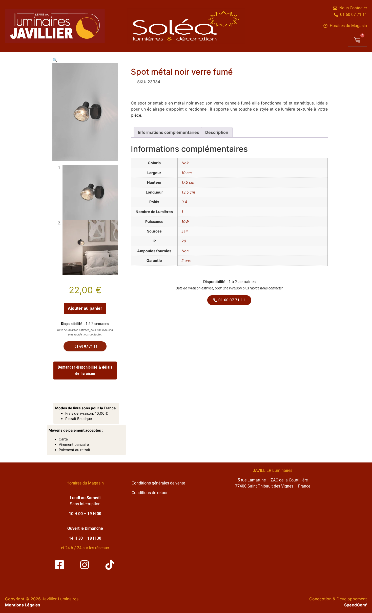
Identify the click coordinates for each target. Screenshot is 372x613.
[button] (54, 59)
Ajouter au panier (85, 308)
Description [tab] (216, 132)
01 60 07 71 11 (86, 346)
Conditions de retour (150, 492)
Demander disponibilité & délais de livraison (85, 370)
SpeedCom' (355, 604)
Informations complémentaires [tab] (168, 132)
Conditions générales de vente (158, 483)
